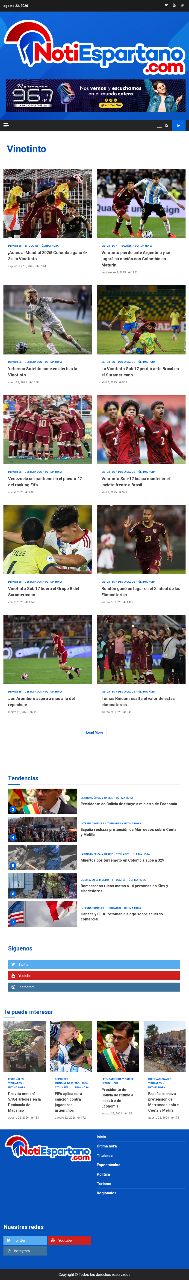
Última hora (50, 246)
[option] (94, 802)
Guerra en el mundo (95, 880)
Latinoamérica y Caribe (97, 798)
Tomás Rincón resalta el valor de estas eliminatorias (141, 649)
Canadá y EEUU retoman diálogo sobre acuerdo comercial (42, 914)
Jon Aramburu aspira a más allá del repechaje (47, 649)
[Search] (166, 125)
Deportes (15, 246)
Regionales (16, 1079)
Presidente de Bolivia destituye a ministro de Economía (42, 801)
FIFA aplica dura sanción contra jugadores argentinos (71, 1046)
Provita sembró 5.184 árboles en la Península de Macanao (24, 1046)
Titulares (32, 246)
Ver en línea (179, 125)
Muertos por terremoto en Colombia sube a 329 (42, 857)
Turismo (104, 1184)
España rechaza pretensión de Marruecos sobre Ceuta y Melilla (42, 829)
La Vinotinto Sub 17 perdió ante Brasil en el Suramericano (141, 319)
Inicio (101, 1137)
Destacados (34, 362)
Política (103, 1174)
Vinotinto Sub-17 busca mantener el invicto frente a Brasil (141, 429)
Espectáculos (108, 1165)
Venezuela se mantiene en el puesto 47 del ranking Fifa (47, 429)
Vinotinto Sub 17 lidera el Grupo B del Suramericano (47, 539)
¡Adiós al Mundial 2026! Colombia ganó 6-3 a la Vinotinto (47, 203)
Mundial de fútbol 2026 (71, 1083)
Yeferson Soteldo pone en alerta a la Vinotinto (47, 319)
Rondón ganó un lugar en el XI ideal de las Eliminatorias (141, 539)
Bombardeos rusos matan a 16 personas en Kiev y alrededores (42, 886)
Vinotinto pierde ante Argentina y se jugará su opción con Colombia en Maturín (141, 203)
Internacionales (93, 823)
